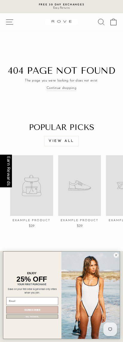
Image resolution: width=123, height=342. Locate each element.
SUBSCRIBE (32, 310)
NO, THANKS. (32, 317)
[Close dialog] (116, 255)
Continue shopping (61, 88)
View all (61, 141)
